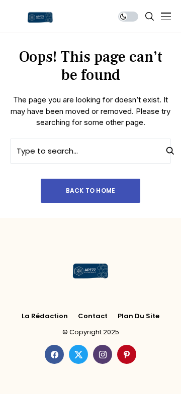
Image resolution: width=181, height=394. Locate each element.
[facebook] (54, 354)
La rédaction (45, 316)
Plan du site (138, 316)
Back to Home (91, 190)
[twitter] (78, 354)
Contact (93, 316)
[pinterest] (126, 354)
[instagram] (102, 354)
